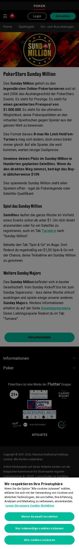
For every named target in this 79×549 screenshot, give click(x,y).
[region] (39, 513)
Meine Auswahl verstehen (39, 516)
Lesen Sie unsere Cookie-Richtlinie (29, 505)
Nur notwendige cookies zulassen (39, 528)
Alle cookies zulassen (39, 540)
